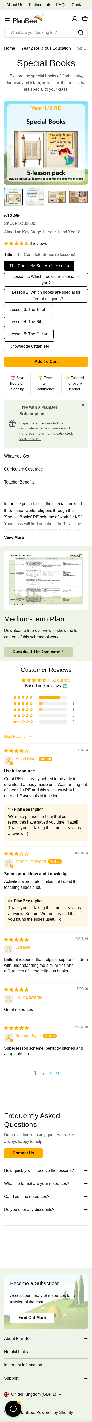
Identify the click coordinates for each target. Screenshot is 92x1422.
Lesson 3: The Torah (28, 309)
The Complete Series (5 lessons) (39, 266)
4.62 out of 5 (59, 680)
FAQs (61, 5)
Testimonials (39, 5)
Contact (79, 5)
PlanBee (26, 1412)
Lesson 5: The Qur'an (28, 334)
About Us (14, 5)
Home (9, 48)
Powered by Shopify (54, 1412)
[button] (17, 243)
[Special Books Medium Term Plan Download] (46, 554)
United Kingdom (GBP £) (33, 1394)
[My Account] (75, 19)
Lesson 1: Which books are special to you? (46, 279)
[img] (16, 751)
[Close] (83, 405)
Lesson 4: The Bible (27, 322)
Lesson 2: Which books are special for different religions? (46, 295)
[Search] (81, 33)
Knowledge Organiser (29, 346)
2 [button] (43, 1073)
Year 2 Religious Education (46, 48)
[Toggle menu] (7, 19)
